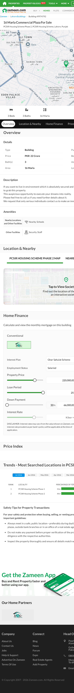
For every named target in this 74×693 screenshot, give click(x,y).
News (36, 645)
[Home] (4, 3)
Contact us (8, 645)
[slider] (34, 380)
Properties (14, 3)
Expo (35, 655)
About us (7, 641)
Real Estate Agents (42, 659)
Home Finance (54, 123)
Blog (35, 641)
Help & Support (10, 655)
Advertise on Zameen (13, 659)
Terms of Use (9, 664)
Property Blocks (34, 3)
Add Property (40, 664)
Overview (8, 123)
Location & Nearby (30, 123)
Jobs (4, 650)
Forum (36, 650)
